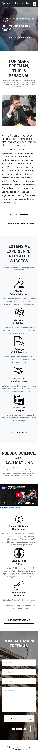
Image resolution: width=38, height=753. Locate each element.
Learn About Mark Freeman (20, 223)
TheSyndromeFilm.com (12, 507)
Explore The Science (19, 620)
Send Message (19, 729)
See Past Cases (19, 432)
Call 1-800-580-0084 (19, 214)
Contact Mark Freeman (18, 37)
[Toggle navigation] (34, 4)
